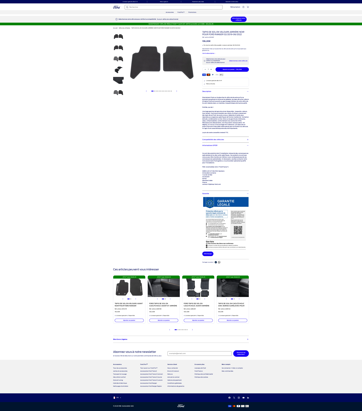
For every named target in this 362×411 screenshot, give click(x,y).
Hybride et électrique (120, 383)
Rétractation (235, 7)
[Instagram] (239, 398)
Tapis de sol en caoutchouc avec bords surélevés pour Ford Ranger (231, 306)
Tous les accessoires (120, 368)
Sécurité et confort (119, 377)
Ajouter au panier (129, 320)
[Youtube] (243, 397)
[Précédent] (146, 91)
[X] (234, 398)
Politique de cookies (201, 377)
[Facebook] (229, 398)
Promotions (192, 12)
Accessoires (170, 12)
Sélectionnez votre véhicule (238, 19)
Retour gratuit (164, 1)
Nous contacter (172, 368)
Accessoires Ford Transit (148, 371)
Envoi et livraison (173, 371)
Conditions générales (174, 383)
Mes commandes (227, 371)
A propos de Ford (200, 368)
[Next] (136, 299)
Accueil (115, 28)
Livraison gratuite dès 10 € (130, 1)
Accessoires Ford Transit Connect (151, 374)
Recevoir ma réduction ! (241, 353)
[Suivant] (176, 91)
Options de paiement (174, 380)
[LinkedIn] (248, 398)
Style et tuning (118, 380)
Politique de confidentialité (204, 374)
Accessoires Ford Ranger (148, 383)
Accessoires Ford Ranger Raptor (151, 386)
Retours (170, 374)
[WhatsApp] (219, 262)
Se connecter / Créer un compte (232, 368)
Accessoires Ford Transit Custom (151, 380)
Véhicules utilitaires (124, 28)
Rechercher (133, 7)
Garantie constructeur (232, 1)
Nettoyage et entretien (120, 386)
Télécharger (208, 254)
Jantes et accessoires (120, 371)
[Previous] (123, 299)
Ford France (199, 371)
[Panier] (248, 7)
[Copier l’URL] (216, 262)
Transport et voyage (120, 374)
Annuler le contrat (173, 377)
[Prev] (169, 329)
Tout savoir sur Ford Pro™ (149, 368)
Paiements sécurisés (198, 1)
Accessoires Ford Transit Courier (151, 377)
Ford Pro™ (181, 12)
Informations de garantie (175, 386)
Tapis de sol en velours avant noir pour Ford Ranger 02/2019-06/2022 (129, 306)
